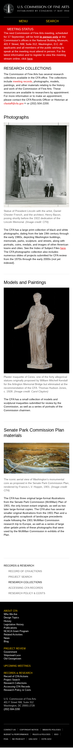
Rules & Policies (41, 734)
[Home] (36, 8)
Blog (6, 641)
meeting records (22, 81)
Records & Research (19, 565)
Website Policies (51, 730)
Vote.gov (46, 739)
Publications (10, 627)
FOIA (6, 739)
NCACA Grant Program (16, 631)
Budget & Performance (16, 734)
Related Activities (13, 634)
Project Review (15, 648)
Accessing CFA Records (25, 587)
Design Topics (11, 617)
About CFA (11, 610)
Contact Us (10, 730)
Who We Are (10, 614)
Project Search (20, 576)
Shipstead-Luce (12, 655)
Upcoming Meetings (17, 665)
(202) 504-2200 (12, 709)
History (7, 621)
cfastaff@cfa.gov (14, 103)
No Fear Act (18, 739)
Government (10, 651)
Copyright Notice (29, 730)
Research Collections (25, 582)
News (7, 638)
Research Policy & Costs (26, 593)
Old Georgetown (12, 658)
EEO (56, 734)
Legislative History (14, 624)
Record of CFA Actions (25, 571)
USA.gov (33, 739)
